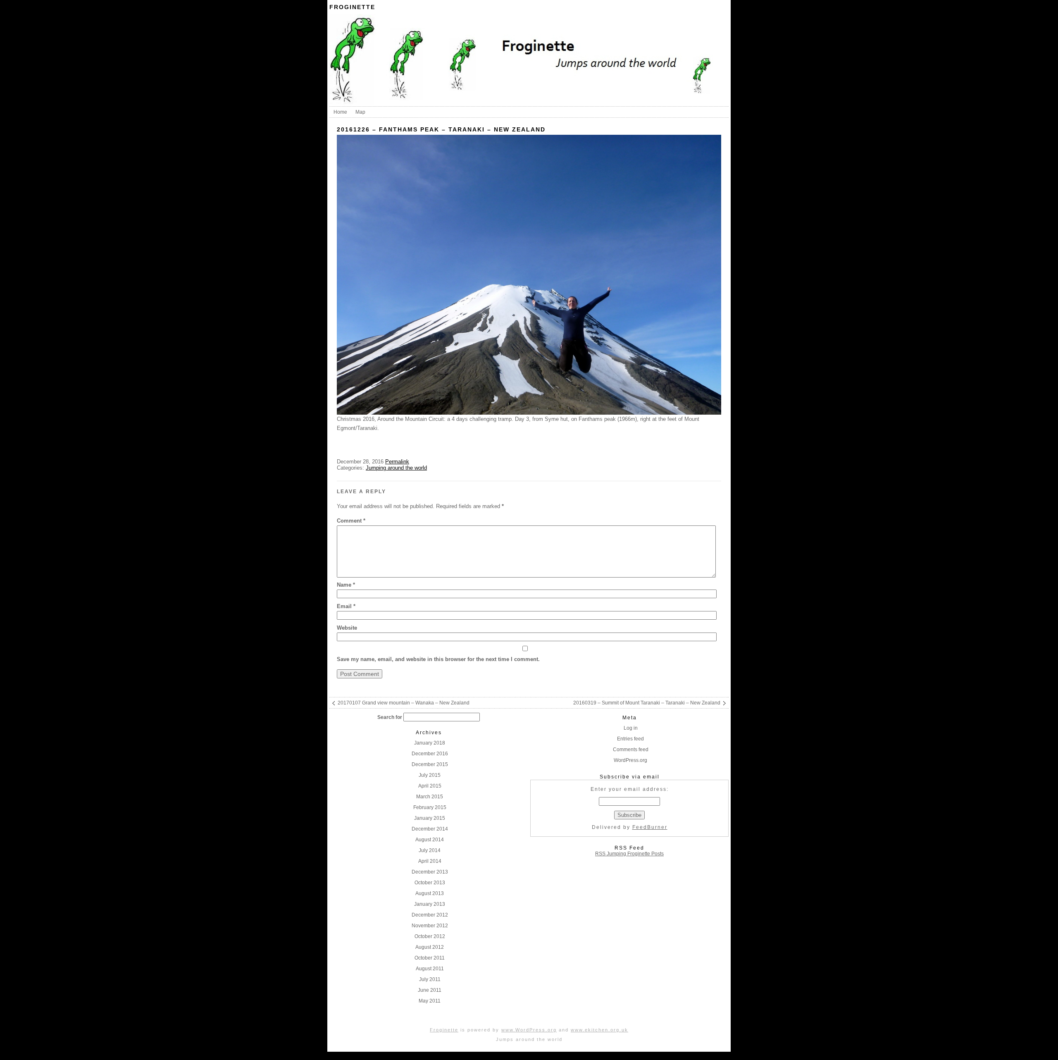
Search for (389, 717)
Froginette (352, 7)
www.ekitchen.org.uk (599, 1029)
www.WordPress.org (529, 1029)
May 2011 (430, 1001)
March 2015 (429, 797)
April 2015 (429, 786)
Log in (631, 728)
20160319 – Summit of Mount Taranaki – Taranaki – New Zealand (646, 703)
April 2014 (429, 861)
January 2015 (429, 818)
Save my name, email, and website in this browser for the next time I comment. (438, 659)
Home (340, 112)
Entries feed (630, 739)
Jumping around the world (396, 468)
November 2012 (430, 926)
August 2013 (429, 893)
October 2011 (430, 958)
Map (360, 112)
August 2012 (429, 947)
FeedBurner (649, 827)
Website (347, 628)
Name (346, 585)
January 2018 (429, 743)
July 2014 (430, 850)
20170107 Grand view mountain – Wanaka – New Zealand (403, 703)
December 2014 (430, 829)
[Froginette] (529, 103)
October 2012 (430, 936)
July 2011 (430, 979)
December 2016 (430, 754)
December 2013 (430, 872)
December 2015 (430, 764)
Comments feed (630, 749)
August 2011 (430, 969)
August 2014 (429, 840)
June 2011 (429, 990)
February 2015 (429, 807)
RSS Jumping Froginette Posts (629, 854)
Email (346, 606)
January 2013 (429, 904)
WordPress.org (630, 760)
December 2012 (430, 915)
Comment (351, 521)
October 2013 (430, 883)
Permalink (397, 461)
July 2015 (430, 775)
